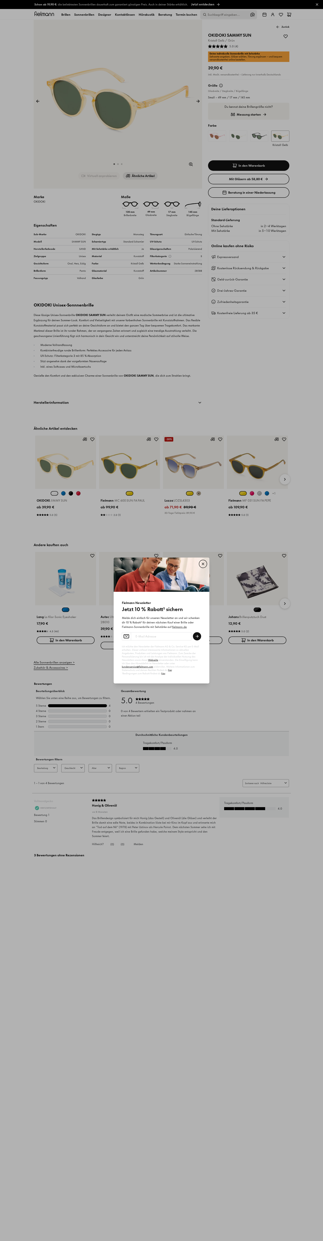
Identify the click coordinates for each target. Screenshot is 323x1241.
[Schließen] (203, 564)
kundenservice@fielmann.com (137, 666)
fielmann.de (179, 627)
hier (170, 670)
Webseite (153, 660)
